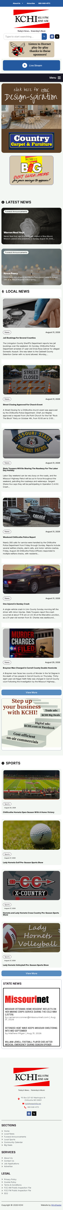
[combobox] (23, 36)
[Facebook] (52, 36)
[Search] (44, 36)
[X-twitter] (57, 36)
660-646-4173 (44, 3)
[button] (55, 77)
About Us (16, 3)
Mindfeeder (56, 1205)
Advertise (31, 3)
